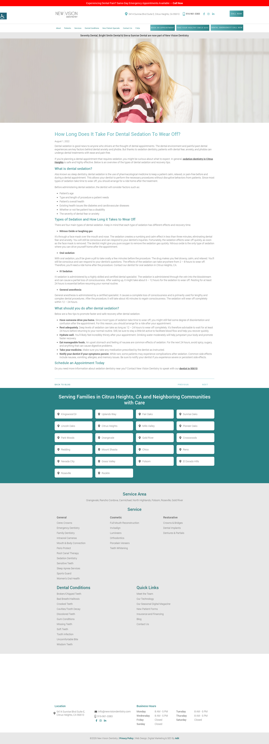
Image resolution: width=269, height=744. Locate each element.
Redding (65, 449)
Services (77, 28)
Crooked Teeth (65, 604)
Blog (139, 619)
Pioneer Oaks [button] (190, 426)
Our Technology (145, 598)
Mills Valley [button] (148, 426)
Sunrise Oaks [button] (190, 414)
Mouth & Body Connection (71, 543)
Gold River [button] (148, 437)
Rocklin (106, 473)
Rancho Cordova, (109, 500)
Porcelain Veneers (120, 543)
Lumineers (115, 533)
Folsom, (156, 500)
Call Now (178, 3)
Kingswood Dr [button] (69, 414)
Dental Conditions (92, 28)
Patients (67, 28)
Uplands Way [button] (109, 414)
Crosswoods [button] (190, 437)
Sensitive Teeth (65, 563)
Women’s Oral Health (68, 578)
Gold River (177, 500)
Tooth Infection (65, 634)
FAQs (137, 28)
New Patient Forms (147, 609)
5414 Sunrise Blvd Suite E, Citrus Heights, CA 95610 (154, 14)
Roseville (66, 473)
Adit (177, 738)
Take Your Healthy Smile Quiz (193, 28)
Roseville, (166, 500)
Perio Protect (64, 548)
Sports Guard (64, 573)
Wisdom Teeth (65, 644)
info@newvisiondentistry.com (114, 711)
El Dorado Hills (191, 461)
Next (205, 384)
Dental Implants (172, 528)
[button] (3, 16)
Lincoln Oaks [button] (68, 426)
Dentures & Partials (173, 533)
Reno (186, 449)
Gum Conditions (66, 619)
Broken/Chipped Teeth (69, 593)
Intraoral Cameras (67, 538)
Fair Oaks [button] (147, 414)
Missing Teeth (64, 624)
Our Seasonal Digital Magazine (153, 604)
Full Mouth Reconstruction (124, 522)
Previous (183, 384)
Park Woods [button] (67, 437)
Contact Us (127, 28)
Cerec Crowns (64, 522)
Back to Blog (63, 385)
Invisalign (115, 528)
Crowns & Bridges (173, 522)
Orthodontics (117, 538)
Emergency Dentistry (68, 528)
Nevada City (68, 461)
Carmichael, (125, 500)
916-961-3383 (193, 13)
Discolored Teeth (66, 614)
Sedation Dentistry (67, 558)
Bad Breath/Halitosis (68, 598)
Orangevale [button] (108, 437)
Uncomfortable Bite (67, 639)
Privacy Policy (126, 738)
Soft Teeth (62, 629)
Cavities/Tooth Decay (68, 609)
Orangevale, (92, 500)
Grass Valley (108, 461)
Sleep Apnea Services (68, 568)
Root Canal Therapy (68, 553)
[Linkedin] (213, 14)
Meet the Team (145, 593)
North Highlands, (142, 500)
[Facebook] (204, 14)
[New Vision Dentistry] (66, 14)
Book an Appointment (162, 28)
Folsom (146, 461)
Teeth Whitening (119, 548)
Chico (145, 449)
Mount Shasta (109, 449)
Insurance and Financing (150, 614)
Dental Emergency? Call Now (227, 27)
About (58, 28)
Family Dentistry (66, 533)
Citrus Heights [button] (109, 426)
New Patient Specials (111, 28)
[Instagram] (208, 14)
